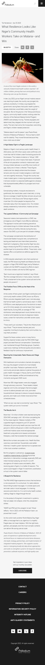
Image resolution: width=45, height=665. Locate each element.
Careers (22, 592)
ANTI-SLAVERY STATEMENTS (23, 620)
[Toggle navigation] (41, 3)
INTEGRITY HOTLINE (22, 614)
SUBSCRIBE (22, 571)
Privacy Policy (22, 603)
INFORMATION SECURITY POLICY (22, 609)
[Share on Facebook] (27, 47)
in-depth (7, 47)
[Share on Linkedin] (22, 47)
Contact (22, 586)
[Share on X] (32, 47)
